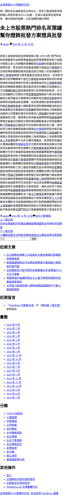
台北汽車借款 (43, 216)
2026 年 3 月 (13, 344)
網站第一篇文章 (50, 305)
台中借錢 (39, 129)
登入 (9, 475)
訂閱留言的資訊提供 (18, 483)
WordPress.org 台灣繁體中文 (22, 487)
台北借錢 (11, 436)
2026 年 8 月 (13, 324)
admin (6, 44)
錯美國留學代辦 (15, 459)
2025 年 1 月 (13, 374)
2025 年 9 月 (13, 363)
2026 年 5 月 (13, 336)
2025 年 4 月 (13, 370)
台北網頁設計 (14, 444)
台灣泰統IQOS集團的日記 (14, 4)
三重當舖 (11, 417)
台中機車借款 (14, 432)
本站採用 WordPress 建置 (44, 493)
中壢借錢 (11, 421)
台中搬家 (11, 429)
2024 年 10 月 (13, 386)
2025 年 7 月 (13, 367)
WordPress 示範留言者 (21, 305)
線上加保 (11, 455)
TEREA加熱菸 (14, 413)
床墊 (38, 63)
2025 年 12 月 (13, 355)
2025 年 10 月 (13, 359)
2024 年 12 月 (13, 378)
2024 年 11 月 (13, 382)
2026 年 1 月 (13, 351)
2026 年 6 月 (13, 332)
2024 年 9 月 (13, 390)
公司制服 (11, 425)
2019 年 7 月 (13, 397)
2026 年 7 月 (13, 328)
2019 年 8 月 (13, 394)
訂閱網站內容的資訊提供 (20, 479)
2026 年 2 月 (13, 347)
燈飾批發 (23, 144)
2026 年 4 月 (13, 340)
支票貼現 (11, 448)
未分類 (10, 452)
